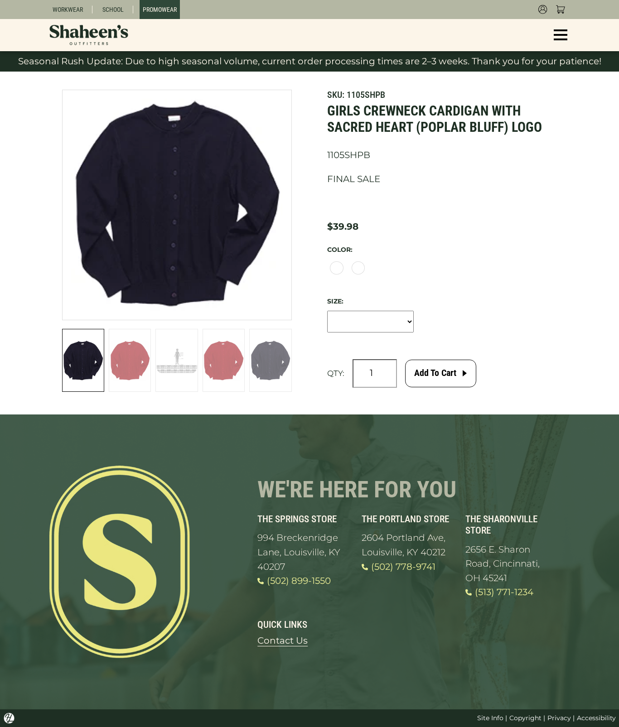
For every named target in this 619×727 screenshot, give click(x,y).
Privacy (559, 718)
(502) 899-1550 (299, 580)
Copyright (525, 718)
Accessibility (596, 718)
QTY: (335, 373)
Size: (335, 301)
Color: (340, 250)
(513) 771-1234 (504, 592)
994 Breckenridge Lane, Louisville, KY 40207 (298, 552)
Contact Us (282, 640)
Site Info (490, 718)
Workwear (68, 9)
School (113, 9)
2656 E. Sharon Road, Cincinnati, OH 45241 (502, 563)
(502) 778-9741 (403, 566)
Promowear (160, 9)
